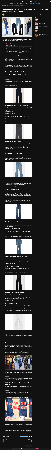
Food (39, 35)
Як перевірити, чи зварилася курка (43, 34)
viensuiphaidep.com (27, 1)
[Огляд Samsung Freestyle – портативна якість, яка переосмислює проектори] (36, 31)
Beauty (39, 24)
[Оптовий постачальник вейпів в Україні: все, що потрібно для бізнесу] (36, 20)
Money (39, 28)
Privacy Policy (21, 448)
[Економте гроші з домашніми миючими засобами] (36, 27)
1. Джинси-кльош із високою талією (25, 45)
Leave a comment (29, 445)
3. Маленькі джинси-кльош (23, 47)
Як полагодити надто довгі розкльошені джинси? (25, 52)
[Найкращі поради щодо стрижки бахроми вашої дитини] (36, 23)
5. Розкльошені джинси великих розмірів (25, 48)
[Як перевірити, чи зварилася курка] (36, 35)
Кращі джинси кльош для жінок (11, 45)
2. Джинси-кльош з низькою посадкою (12, 47)
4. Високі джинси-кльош (10, 48)
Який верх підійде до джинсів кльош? (12, 51)
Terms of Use (25, 448)
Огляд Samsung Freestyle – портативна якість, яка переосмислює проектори (43, 31)
